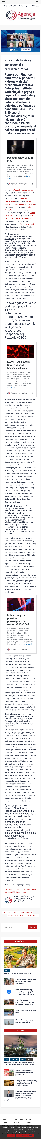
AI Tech (28, 1119)
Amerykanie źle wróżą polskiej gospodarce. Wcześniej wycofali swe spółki (26, 1083)
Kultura (7, 970)
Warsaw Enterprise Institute (23, 190)
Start (4, 1119)
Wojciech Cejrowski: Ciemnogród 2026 (17, 973)
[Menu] (3, 2)
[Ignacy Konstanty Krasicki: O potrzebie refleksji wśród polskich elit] (9, 1072)
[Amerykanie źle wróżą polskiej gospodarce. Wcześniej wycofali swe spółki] (9, 1083)
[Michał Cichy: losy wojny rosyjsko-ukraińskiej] (9, 1022)
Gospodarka (14, 1059)
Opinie (22, 1059)
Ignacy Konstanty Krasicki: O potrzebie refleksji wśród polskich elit (25, 1072)
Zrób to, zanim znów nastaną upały (25, 1011)
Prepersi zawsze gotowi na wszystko (19, 912)
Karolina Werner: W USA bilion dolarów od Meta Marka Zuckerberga (25, 981)
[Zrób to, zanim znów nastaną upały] (9, 1012)
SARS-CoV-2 (19, 243)
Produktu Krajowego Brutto (15, 249)
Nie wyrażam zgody (25, 1135)
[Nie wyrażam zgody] (38, 1132)
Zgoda (11, 1135)
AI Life (4, 1123)
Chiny (6, 1059)
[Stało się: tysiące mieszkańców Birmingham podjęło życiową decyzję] (9, 1002)
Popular (29, 1059)
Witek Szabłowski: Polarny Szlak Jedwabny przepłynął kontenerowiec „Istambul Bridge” (19, 1063)
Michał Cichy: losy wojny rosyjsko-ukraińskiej (24, 1021)
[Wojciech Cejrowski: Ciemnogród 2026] (20, 957)
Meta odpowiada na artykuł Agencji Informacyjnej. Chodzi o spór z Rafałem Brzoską (25, 992)
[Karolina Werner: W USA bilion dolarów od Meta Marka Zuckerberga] (9, 981)
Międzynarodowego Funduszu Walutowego (18, 237)
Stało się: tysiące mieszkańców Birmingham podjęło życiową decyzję (24, 1002)
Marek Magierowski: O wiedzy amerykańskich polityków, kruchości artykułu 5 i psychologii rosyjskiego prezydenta (20, 1095)
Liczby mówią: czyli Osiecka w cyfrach (21, 915)
